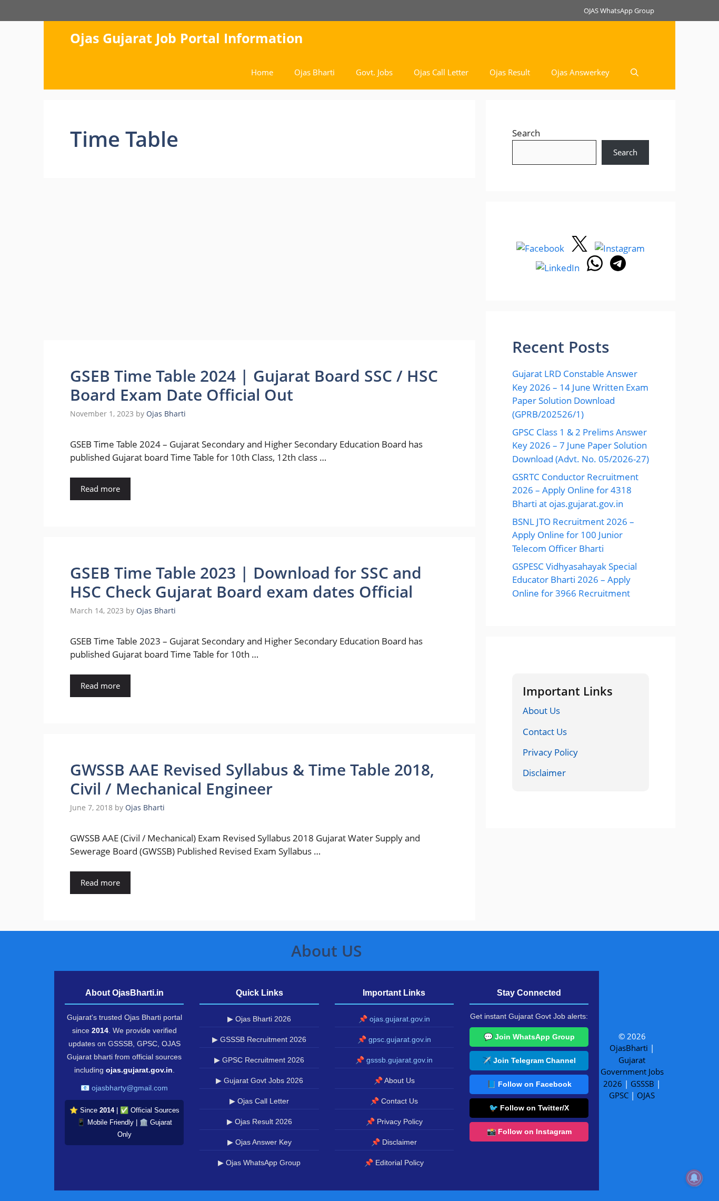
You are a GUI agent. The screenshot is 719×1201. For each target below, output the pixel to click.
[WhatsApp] (595, 268)
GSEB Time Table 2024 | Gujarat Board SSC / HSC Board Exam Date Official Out (254, 385)
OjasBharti (629, 1048)
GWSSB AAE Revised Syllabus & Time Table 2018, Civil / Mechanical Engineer (252, 779)
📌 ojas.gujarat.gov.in (394, 1019)
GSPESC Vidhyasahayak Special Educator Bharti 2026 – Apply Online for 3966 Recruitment (574, 579)
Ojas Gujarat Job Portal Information (186, 38)
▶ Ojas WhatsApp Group (259, 1162)
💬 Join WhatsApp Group (529, 1037)
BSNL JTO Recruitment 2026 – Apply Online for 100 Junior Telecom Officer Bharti (573, 534)
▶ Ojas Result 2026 (259, 1121)
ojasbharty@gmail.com (130, 1088)
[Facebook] (541, 248)
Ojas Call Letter (441, 72)
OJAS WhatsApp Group (619, 10)
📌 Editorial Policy (394, 1162)
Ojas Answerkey (580, 72)
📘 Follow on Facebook (529, 1084)
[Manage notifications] (694, 1177)
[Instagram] (619, 248)
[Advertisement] (259, 262)
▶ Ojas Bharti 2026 (259, 1019)
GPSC (618, 1095)
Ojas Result (510, 72)
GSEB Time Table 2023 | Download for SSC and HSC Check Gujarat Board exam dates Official (246, 582)
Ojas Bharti (314, 72)
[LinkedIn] (558, 268)
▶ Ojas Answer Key (259, 1142)
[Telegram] (617, 268)
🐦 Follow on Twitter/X (529, 1108)
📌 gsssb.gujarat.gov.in (394, 1060)
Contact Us (545, 732)
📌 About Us (394, 1080)
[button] (634, 72)
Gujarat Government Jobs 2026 (632, 1072)
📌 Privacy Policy (394, 1121)
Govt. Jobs (374, 72)
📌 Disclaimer (394, 1142)
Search (526, 133)
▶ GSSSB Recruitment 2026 (259, 1039)
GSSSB (642, 1083)
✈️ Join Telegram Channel (529, 1060)
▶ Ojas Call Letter (259, 1101)
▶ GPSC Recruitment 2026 (259, 1060)
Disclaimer (544, 773)
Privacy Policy (550, 752)
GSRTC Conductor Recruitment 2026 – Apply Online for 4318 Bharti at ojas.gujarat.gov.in (575, 490)
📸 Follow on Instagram (529, 1131)
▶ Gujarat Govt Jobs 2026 (259, 1080)
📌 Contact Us (394, 1101)
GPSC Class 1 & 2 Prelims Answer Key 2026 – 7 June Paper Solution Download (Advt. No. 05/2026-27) (580, 445)
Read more (100, 488)
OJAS (646, 1095)
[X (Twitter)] (580, 248)
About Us (541, 710)
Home (262, 72)
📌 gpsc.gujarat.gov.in (394, 1039)
